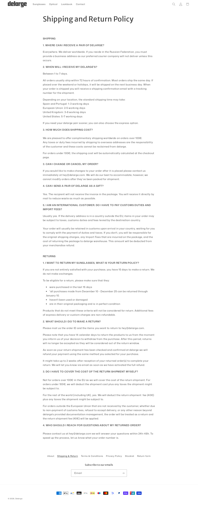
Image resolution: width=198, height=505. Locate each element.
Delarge (18, 498)
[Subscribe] (123, 473)
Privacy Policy (114, 456)
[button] (173, 4)
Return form (144, 456)
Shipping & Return (67, 456)
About (50, 456)
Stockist (129, 456)
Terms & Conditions (92, 456)
